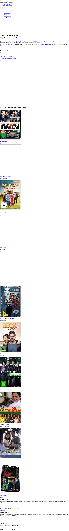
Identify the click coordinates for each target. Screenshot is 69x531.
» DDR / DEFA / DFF (4, 523)
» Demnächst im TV (3, 503)
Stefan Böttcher (16, 525)
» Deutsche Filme (3, 510)
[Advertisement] (30, 26)
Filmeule (1, 9)
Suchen (11, 10)
